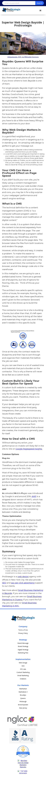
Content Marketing (23, 672)
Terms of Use (23, 630)
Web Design (23, 663)
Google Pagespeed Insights (29, 449)
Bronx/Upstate (23, 705)
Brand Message (23, 643)
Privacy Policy (23, 633)
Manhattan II (23, 692)
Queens (23, 698)
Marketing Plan (23, 653)
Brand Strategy (23, 646)
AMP (34, 496)
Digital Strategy (23, 650)
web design (23, 576)
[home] (10, 9)
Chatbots (23, 679)
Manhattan (23, 689)
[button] (41, 10)
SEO (4, 583)
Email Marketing (23, 675)
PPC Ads (23, 669)
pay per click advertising (23, 583)
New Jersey (23, 708)
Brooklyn (23, 695)
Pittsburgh (23, 701)
